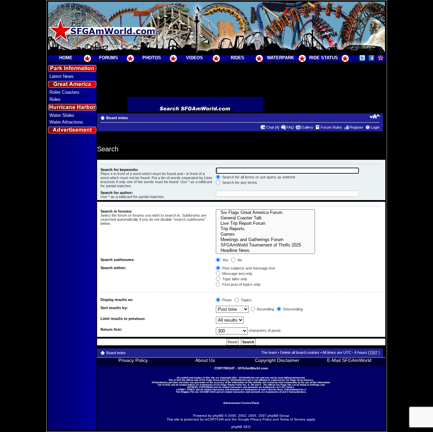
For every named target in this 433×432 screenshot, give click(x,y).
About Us (205, 360)
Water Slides (61, 115)
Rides (55, 99)
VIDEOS (194, 57)
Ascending (265, 309)
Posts (226, 300)
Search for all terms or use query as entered (258, 177)
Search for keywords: (119, 170)
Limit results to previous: (122, 319)
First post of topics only (240, 284)
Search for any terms (239, 182)
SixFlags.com (317, 385)
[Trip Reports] (265, 229)
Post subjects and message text (248, 268)
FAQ (290, 127)
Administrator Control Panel (241, 403)
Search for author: (116, 193)
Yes (224, 260)
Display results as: (116, 300)
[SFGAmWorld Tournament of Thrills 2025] (265, 245)
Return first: (111, 329)
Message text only (236, 274)
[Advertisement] (72, 257)
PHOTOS (151, 57)
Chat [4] (272, 127)
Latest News (61, 76)
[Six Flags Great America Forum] (265, 212)
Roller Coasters (64, 92)
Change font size (375, 116)
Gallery (307, 127)
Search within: (113, 268)
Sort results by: (114, 308)
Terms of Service (292, 419)
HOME (65, 57)
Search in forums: (116, 211)
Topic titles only (234, 279)
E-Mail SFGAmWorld (349, 360)
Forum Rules (331, 127)
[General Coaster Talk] (265, 218)
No (239, 260)
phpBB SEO (241, 427)
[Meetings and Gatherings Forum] (265, 239)
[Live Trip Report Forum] (265, 223)
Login (375, 127)
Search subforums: (117, 260)
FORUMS (108, 57)
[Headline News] (265, 250)
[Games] (265, 234)
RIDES (237, 57)
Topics (246, 300)
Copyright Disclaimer (277, 360)
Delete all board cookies (299, 352)
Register (356, 127)
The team (269, 352)
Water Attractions (66, 122)
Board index (117, 118)
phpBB (218, 415)
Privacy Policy (133, 360)
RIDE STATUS (323, 57)
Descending (292, 309)
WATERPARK (280, 57)
